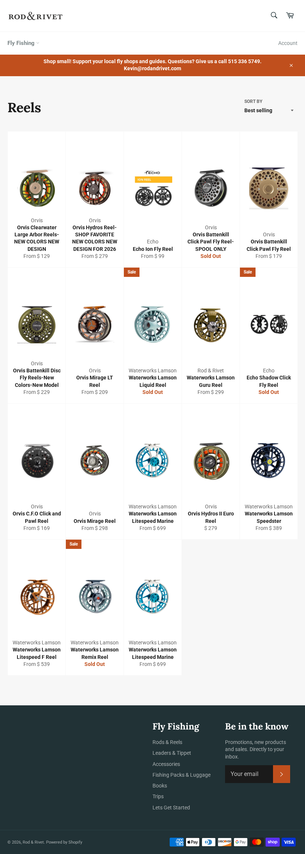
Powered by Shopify (64, 842)
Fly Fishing (21, 43)
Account (288, 43)
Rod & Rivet (33, 842)
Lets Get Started (171, 808)
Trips (158, 796)
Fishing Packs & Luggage (181, 775)
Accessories (166, 764)
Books (159, 786)
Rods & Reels (167, 742)
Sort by (253, 101)
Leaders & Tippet (171, 753)
